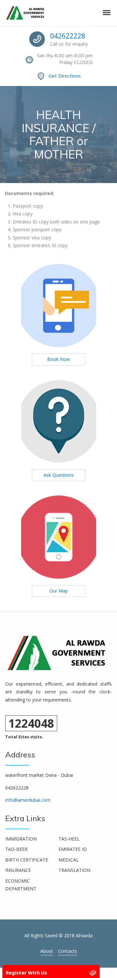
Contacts (67, 951)
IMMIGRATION (21, 839)
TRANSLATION (74, 870)
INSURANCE (18, 870)
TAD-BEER (16, 849)
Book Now (58, 359)
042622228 (67, 35)
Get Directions (64, 75)
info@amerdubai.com (27, 800)
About (46, 951)
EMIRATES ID (72, 849)
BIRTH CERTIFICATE (26, 860)
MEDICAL (68, 860)
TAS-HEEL (69, 839)
